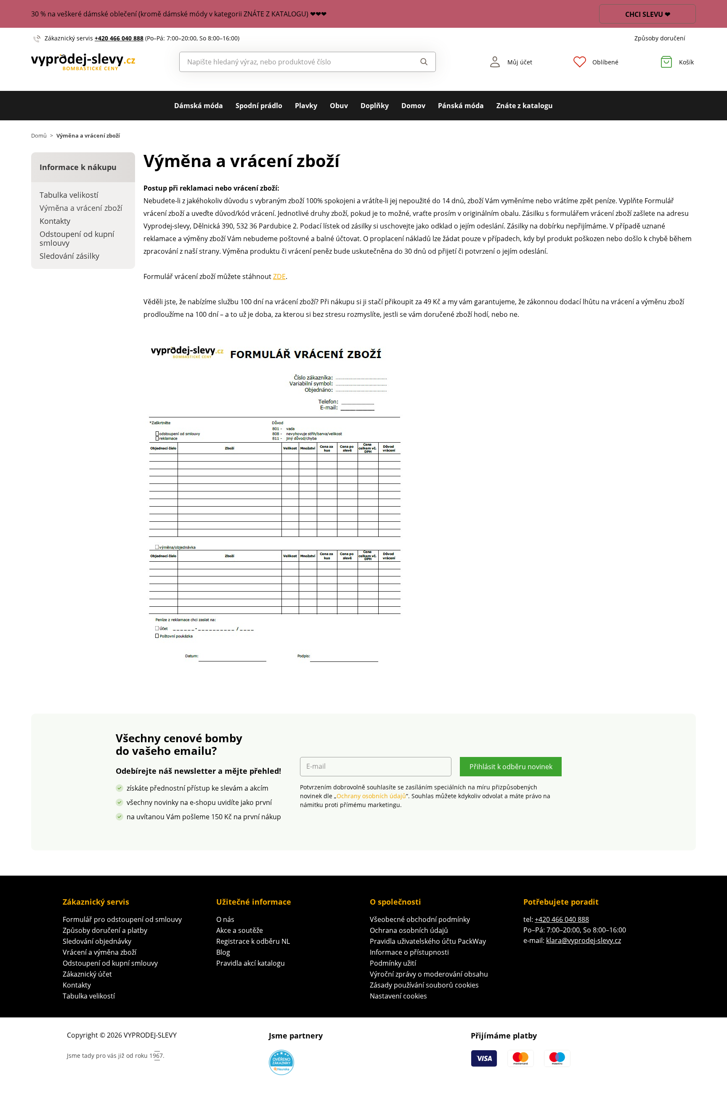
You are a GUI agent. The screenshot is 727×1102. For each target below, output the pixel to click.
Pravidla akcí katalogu (250, 963)
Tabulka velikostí (89, 996)
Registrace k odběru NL (253, 941)
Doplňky (375, 105)
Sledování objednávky (97, 941)
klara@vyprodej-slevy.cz (583, 940)
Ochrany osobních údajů (371, 796)
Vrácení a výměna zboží (99, 952)
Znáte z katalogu (524, 105)
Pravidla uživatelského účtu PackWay (428, 941)
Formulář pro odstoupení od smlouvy (122, 919)
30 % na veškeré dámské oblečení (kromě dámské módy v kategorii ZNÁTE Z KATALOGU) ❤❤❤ (178, 14)
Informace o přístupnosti (409, 952)
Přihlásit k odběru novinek (511, 766)
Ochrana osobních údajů (409, 930)
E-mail (316, 766)
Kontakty (77, 985)
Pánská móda (461, 105)
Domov (413, 105)
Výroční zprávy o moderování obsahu (429, 974)
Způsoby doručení (659, 38)
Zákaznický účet (87, 974)
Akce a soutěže (239, 930)
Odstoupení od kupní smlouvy (110, 963)
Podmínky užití (393, 963)
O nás (225, 919)
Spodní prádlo (259, 105)
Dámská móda (198, 105)
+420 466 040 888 (119, 38)
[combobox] (288, 62)
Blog (223, 952)
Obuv (339, 105)
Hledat (416, 62)
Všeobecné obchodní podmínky (420, 919)
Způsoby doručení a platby (105, 930)
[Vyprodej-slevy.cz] (83, 62)
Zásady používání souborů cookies (424, 985)
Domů (39, 136)
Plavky (306, 105)
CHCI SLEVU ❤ (647, 14)
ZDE (279, 276)
